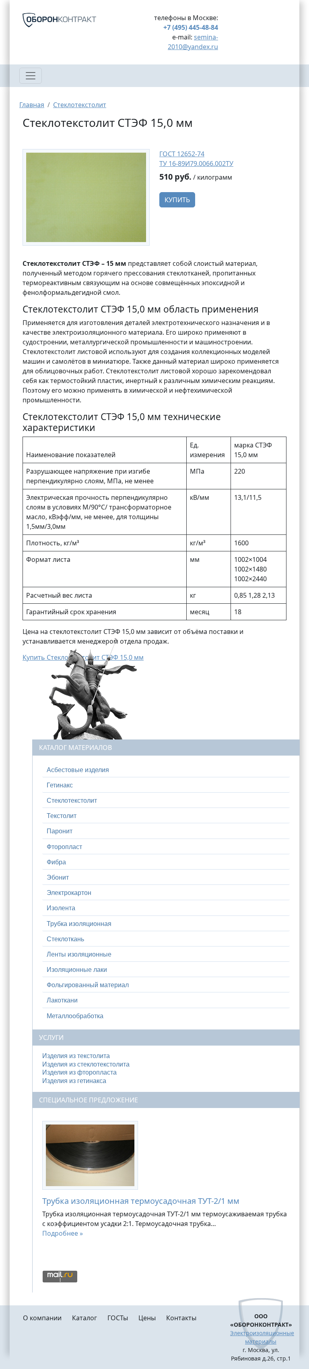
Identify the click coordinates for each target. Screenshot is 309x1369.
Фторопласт (64, 846)
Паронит (59, 831)
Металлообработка (75, 1016)
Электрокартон (69, 892)
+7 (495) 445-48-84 (190, 27)
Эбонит (58, 877)
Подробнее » (62, 1233)
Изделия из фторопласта (79, 1072)
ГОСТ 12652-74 (181, 153)
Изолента (61, 908)
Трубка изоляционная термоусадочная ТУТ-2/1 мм (140, 1200)
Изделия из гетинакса (74, 1080)
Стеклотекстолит (79, 104)
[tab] (166, 770)
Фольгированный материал (88, 985)
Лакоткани (62, 1000)
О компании (42, 1317)
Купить (177, 199)
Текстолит (61, 815)
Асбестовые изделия (78, 769)
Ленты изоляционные (79, 954)
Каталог (84, 1317)
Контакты (181, 1317)
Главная (31, 104)
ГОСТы (117, 1317)
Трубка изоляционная (79, 923)
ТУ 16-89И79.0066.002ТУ (196, 163)
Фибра (56, 862)
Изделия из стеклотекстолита (86, 1064)
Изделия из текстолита (76, 1055)
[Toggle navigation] (30, 76)
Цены (147, 1317)
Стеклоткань (65, 939)
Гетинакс (60, 785)
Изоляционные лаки (77, 969)
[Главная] (69, 20)
